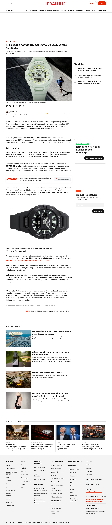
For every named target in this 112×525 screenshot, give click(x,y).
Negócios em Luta (56, 494)
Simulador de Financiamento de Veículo (40, 501)
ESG (7, 487)
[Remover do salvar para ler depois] (27, 106)
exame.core (29, 306)
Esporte (23, 471)
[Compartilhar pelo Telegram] (17, 106)
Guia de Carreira (39, 479)
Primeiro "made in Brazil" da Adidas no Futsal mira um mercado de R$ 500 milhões (15, 154)
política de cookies (30, 522)
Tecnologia (24, 478)
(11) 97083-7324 (93, 508)
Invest (8, 499)
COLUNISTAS (10, 505)
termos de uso (19, 522)
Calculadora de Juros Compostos (40, 495)
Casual (10, 10)
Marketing (24, 468)
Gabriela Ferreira (13, 111)
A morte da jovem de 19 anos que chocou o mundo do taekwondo (60, 154)
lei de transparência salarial (60, 522)
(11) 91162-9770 (93, 484)
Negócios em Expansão (55, 512)
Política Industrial (56, 497)
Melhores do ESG (56, 508)
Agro (71, 492)
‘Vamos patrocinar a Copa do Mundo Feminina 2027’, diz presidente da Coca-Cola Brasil (39, 154)
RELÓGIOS (79, 11)
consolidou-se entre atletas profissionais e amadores (28, 260)
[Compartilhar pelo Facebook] (10, 106)
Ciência (23, 484)
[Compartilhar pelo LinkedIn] (13, 106)
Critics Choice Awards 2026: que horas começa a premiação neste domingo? (89, 82)
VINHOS (63, 11)
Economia (9, 484)
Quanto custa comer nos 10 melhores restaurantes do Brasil (89, 76)
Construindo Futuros (57, 478)
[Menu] (7, 3)
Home (7, 41)
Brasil (8, 477)
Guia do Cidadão (39, 467)
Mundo (23, 461)
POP (22, 488)
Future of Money (26, 481)
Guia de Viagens (31, 11)
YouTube (88, 465)
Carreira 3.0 (74, 476)
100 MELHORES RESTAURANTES (49, 11)
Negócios (9, 502)
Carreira (8, 480)
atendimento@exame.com (94, 492)
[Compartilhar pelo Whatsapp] (7, 106)
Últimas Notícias (11, 469)
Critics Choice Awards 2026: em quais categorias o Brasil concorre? (89, 69)
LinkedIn (88, 468)
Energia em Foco (56, 482)
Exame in (73, 473)
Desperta (73, 479)
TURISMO (71, 11)
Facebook (89, 474)
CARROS (87, 11)
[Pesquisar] (11, 3)
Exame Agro (24, 474)
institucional (10, 522)
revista (73, 465)
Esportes (52, 306)
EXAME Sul (54, 472)
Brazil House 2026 (56, 469)
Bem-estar (44, 306)
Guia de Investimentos (38, 475)
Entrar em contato (91, 482)
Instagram (89, 471)
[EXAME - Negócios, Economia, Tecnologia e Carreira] (56, 3)
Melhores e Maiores (57, 505)
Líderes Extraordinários (56, 489)
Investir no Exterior (57, 485)
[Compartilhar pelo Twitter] (20, 106)
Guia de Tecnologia (40, 471)
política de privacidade (44, 522)
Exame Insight (10, 490)
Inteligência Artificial (9, 495)
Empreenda (74, 496)
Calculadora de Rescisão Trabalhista (40, 489)
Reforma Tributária (57, 465)
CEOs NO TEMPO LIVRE (99, 11)
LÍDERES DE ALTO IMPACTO (11, 473)
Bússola (41, 442)
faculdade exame (76, 461)
